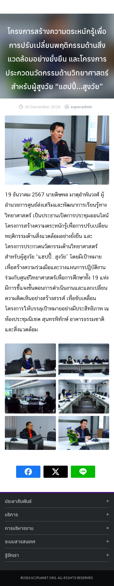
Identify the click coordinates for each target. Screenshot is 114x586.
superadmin (81, 106)
